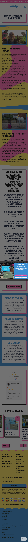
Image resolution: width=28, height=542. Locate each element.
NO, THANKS (21, 277)
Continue (21, 275)
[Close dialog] (27, 263)
